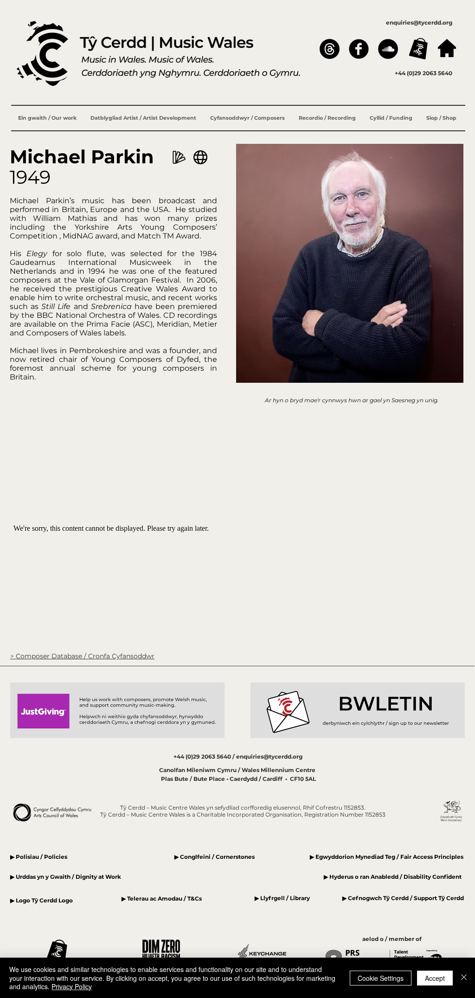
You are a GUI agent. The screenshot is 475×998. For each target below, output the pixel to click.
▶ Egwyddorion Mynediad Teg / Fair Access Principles (387, 856)
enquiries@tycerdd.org (419, 22)
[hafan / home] (447, 48)
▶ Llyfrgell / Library (282, 898)
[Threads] (330, 49)
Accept (435, 978)
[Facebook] (359, 49)
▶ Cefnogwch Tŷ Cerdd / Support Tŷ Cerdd (403, 898)
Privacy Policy (71, 986)
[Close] (463, 978)
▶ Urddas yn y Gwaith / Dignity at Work (65, 876)
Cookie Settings (381, 978)
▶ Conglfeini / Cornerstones (214, 856)
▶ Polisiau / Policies (38, 856)
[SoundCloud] (388, 49)
